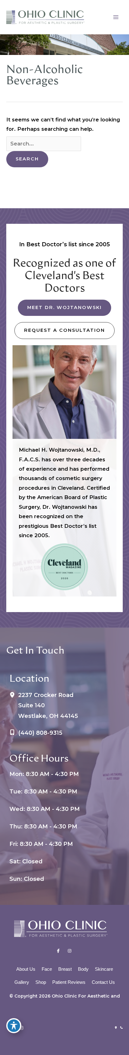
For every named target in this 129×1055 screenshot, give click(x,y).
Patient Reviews (68, 982)
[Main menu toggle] (116, 17)
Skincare (104, 969)
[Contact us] (121, 1027)
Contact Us (103, 982)
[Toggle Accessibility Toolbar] (13, 1025)
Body (83, 969)
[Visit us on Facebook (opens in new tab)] (58, 951)
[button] (64, 308)
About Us (25, 969)
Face (47, 969)
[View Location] (13, 695)
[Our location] (116, 1027)
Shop (40, 982)
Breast (65, 969)
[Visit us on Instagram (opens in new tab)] (69, 951)
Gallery (21, 982)
